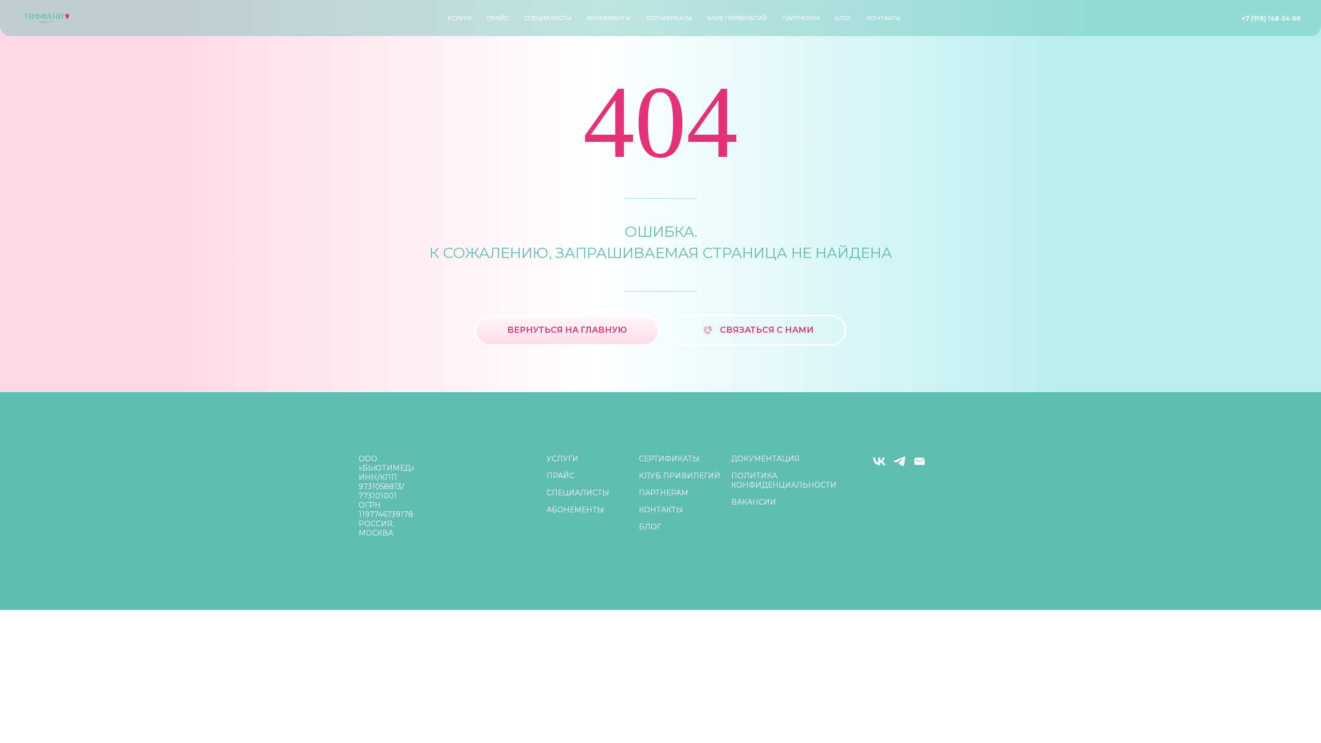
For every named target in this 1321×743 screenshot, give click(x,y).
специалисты (547, 18)
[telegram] (899, 465)
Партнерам (800, 18)
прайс (497, 18)
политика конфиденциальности (783, 480)
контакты (883, 18)
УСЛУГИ (459, 18)
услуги (562, 458)
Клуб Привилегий (737, 18)
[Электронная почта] (919, 465)
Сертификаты (669, 18)
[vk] (879, 465)
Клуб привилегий (679, 475)
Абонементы (609, 18)
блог (843, 18)
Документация (765, 458)
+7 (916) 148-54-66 (1271, 18)
